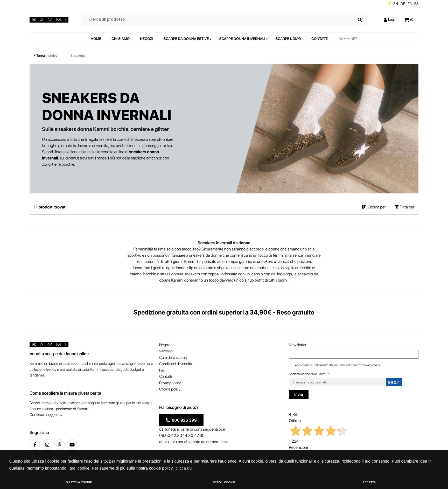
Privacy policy (170, 383)
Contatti (165, 376)
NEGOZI (146, 39)
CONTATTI (319, 39)
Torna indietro (47, 56)
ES (416, 4)
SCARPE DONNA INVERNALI (242, 39)
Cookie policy (169, 389)
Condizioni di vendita (175, 363)
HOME (96, 39)
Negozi (164, 345)
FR (410, 4)
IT (389, 4)
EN (395, 4)
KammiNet (348, 39)
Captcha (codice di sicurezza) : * (309, 374)
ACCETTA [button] (369, 482)
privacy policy (371, 365)
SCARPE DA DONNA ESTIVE (186, 39)
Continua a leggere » (46, 414)
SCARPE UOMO (288, 39)
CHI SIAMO (120, 39)
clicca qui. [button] (185, 468)
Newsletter (297, 345)
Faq (162, 370)
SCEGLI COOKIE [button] (224, 482)
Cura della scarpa (173, 357)
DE (403, 4)
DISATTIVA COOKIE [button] (79, 482)
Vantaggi (166, 351)
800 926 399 (183, 420)
